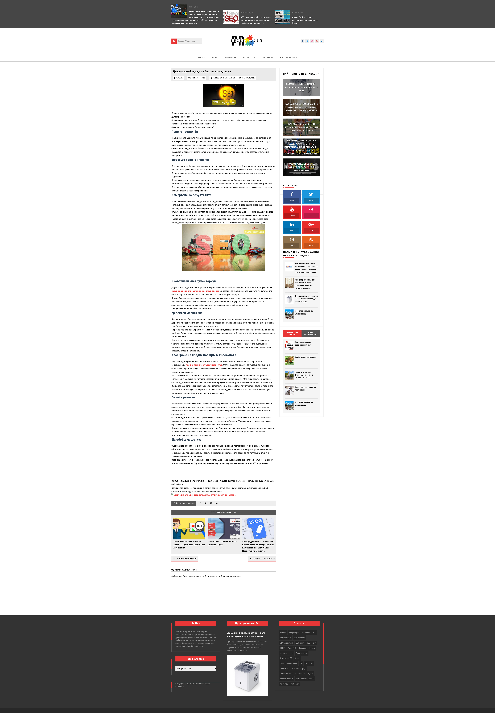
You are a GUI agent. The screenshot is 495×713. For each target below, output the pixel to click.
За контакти (249, 58)
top (291, 653)
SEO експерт (299, 638)
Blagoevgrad (294, 633)
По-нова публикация (186, 559)
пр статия (284, 684)
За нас (215, 58)
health (312, 648)
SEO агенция (285, 638)
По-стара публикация (260, 559)
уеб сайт (295, 684)
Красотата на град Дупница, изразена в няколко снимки (304, 375)
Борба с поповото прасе (305, 357)
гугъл (310, 674)
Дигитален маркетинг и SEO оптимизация (222, 543)
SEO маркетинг (286, 643)
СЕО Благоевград (298, 669)
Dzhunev (306, 633)
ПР (301, 663)
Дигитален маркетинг (229, 78)
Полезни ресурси (288, 58)
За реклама (230, 58)
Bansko (283, 633)
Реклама (284, 669)
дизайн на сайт (286, 679)
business (303, 648)
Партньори (267, 58)
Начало (201, 58)
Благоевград (301, 653)
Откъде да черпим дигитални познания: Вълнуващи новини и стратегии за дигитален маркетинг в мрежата (258, 546)
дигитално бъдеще (247, 78)
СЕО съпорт (300, 674)
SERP (282, 648)
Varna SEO (292, 648)
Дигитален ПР (286, 658)
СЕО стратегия (286, 674)
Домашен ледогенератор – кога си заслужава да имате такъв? (306, 299)
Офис (297, 658)
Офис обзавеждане (288, 663)
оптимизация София (305, 679)
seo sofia (283, 653)
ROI (314, 633)
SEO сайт (300, 643)
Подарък (309, 663)
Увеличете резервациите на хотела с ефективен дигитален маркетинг (189, 544)
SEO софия (311, 643)
